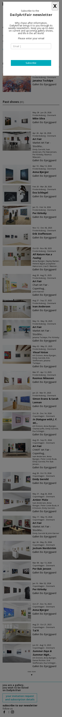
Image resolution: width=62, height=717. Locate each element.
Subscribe (31, 62)
